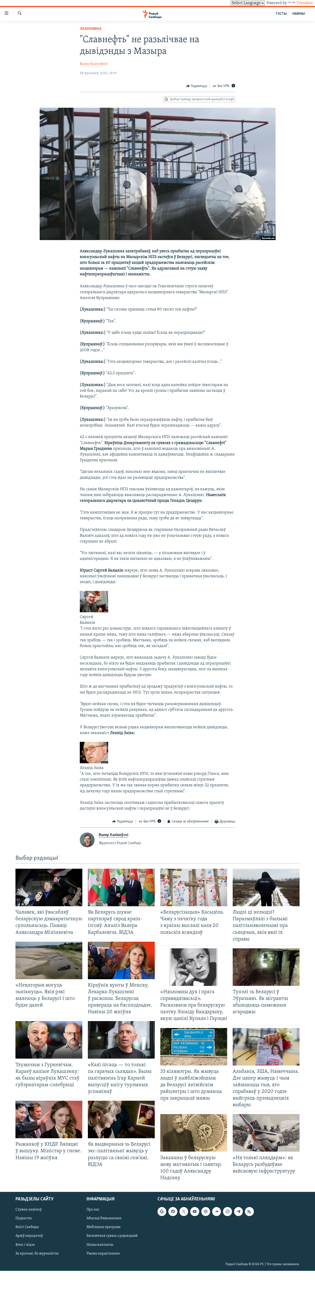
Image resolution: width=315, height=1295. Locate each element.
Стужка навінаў (28, 1209)
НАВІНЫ (298, 14)
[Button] (196, 86)
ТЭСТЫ (281, 14)
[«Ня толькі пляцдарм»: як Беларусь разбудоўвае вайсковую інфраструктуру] (266, 1133)
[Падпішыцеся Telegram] (238, 1211)
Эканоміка (90, 29)
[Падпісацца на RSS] (249, 1211)
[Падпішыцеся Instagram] (227, 1211)
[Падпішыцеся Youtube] (194, 1211)
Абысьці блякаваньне (104, 1218)
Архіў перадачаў (29, 1236)
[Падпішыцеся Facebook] (172, 1211)
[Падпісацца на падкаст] (205, 1211)
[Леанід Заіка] (94, 762)
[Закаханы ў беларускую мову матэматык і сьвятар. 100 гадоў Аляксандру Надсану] (193, 1133)
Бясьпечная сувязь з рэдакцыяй (112, 1236)
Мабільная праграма (103, 1227)
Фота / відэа (25, 1245)
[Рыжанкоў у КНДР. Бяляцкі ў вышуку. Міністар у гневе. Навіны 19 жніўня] (48, 1119)
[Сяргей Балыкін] (94, 611)
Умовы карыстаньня (103, 1253)
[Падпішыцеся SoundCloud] (216, 1211)
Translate (304, 3)
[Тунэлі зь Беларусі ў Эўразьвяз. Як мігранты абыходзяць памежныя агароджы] (266, 967)
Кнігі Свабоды (27, 1227)
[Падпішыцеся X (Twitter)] (183, 1211)
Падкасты (23, 1218)
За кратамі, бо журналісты (37, 1253)
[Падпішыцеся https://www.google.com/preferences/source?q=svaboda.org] (162, 1211)
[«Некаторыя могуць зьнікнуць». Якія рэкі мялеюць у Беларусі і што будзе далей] (48, 960)
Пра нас (92, 1209)
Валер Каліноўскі (94, 64)
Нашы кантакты (99, 1245)
